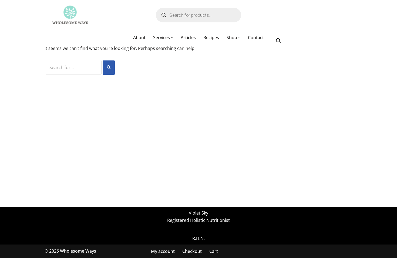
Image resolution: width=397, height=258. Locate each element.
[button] (172, 38)
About (139, 37)
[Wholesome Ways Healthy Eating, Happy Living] (70, 15)
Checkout (192, 251)
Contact (256, 37)
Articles (188, 37)
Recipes (211, 37)
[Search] (109, 67)
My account (163, 251)
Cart (213, 251)
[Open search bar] (278, 40)
